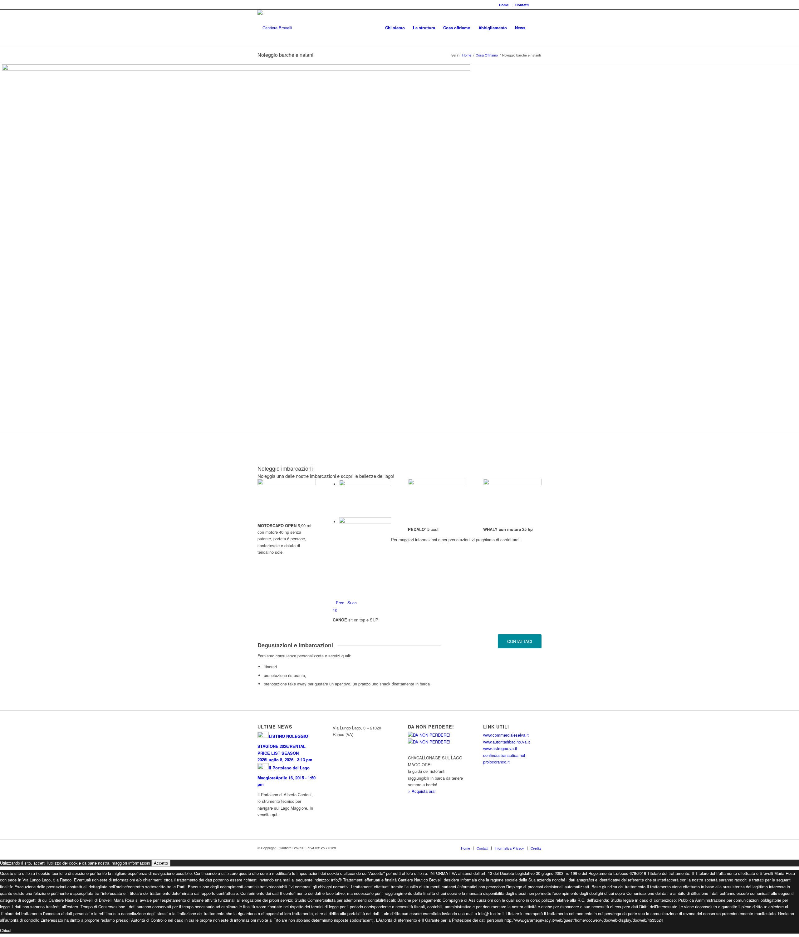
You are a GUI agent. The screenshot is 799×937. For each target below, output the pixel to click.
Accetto (161, 863)
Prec (340, 603)
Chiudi (5, 930)
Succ (352, 603)
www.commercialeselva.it (506, 735)
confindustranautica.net (504, 755)
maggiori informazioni (131, 863)
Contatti (522, 4)
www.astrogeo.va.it (500, 748)
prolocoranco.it (496, 762)
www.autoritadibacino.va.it (506, 742)
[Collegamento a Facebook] (537, 4)
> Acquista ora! (422, 791)
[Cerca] (535, 28)
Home (504, 4)
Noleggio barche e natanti (286, 54)
